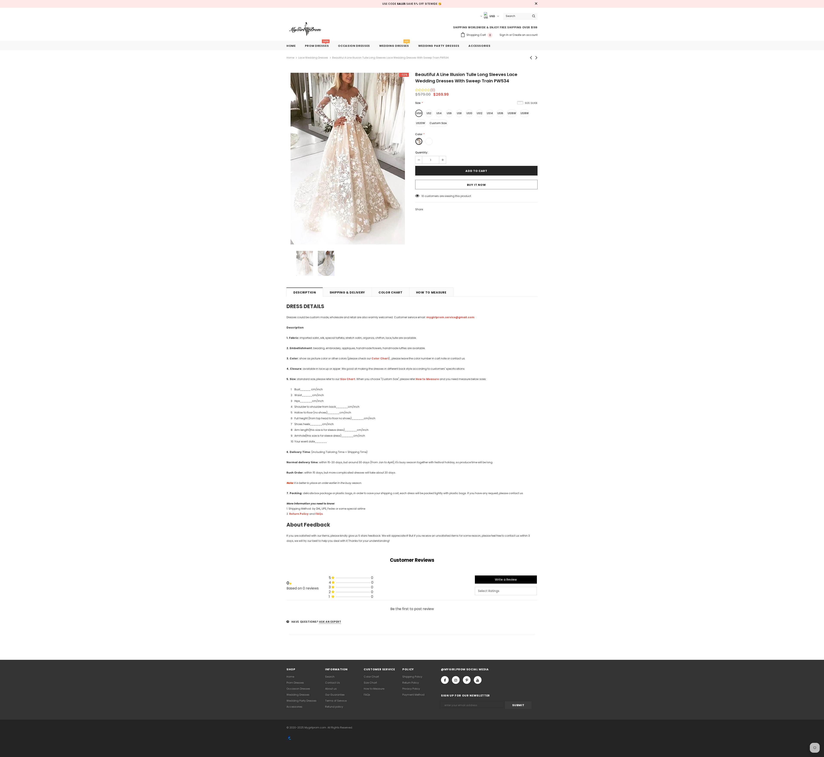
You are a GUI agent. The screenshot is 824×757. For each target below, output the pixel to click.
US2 (429, 113)
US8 (459, 113)
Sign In (504, 35)
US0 (419, 113)
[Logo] (308, 29)
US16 (500, 113)
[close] (536, 4)
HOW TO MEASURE (431, 292)
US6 (449, 113)
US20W (420, 123)
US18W (525, 113)
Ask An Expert (330, 622)
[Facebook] (445, 680)
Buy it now (476, 185)
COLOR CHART (391, 292)
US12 (479, 113)
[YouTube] (478, 680)
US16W (512, 113)
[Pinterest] (467, 680)
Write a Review (506, 579)
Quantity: (421, 152)
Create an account (525, 35)
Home (290, 57)
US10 (469, 113)
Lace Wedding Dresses (313, 57)
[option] (347, 158)
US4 (439, 113)
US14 (490, 113)
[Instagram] (456, 680)
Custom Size (438, 123)
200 (423, 196)
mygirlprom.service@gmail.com (450, 317)
